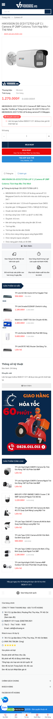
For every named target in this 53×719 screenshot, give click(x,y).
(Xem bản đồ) (9, 617)
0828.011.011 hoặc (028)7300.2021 (18, 621)
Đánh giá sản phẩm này (13, 34)
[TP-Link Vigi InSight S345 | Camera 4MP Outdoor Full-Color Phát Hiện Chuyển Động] (7, 566)
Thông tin (9, 174)
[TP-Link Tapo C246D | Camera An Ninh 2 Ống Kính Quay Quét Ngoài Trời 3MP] (7, 553)
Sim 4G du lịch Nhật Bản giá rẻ (14, 669)
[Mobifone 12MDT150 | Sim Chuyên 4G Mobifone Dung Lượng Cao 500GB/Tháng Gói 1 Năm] (7, 323)
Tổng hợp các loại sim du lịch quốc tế (17, 662)
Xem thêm (27, 386)
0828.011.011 (26, 585)
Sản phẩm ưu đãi (11, 286)
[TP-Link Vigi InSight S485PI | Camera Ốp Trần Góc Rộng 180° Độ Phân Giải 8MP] (7, 471)
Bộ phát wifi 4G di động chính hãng (16, 658)
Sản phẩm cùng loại (13, 461)
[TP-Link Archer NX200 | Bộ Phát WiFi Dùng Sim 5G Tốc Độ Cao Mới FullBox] (7, 336)
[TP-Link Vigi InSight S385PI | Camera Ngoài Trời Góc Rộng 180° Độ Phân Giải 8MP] (7, 484)
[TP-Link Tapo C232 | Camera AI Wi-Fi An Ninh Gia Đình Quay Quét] (7, 539)
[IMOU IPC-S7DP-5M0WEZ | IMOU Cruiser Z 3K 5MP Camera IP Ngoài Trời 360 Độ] (7, 498)
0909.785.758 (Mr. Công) (14, 641)
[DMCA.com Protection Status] (15, 709)
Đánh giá (22, 174)
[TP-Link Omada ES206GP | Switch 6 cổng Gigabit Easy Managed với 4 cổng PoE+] (7, 310)
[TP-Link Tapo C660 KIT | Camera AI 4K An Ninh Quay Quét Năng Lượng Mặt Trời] (7, 525)
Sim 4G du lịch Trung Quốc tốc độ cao (17, 666)
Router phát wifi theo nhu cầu (14, 655)
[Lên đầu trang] (46, 704)
